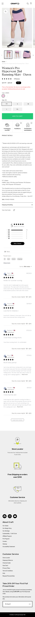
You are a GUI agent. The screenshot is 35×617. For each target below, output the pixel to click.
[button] (2, 4)
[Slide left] (2, 55)
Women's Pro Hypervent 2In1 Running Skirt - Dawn (15, 63)
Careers (5, 541)
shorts (13, 259)
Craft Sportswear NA (19, 614)
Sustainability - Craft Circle (10, 533)
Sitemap (5, 544)
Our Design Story (7, 528)
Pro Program (6, 538)
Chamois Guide (6, 563)
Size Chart (5, 565)
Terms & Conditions (8, 570)
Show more (7, 263)
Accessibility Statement (9, 546)
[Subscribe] (29, 604)
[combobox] (26, 266)
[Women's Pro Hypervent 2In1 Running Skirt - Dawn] (3, 96)
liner (8, 259)
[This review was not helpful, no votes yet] (29, 297)
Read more (25, 374)
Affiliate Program (7, 536)
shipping (20, 259)
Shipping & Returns (8, 560)
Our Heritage (6, 531)
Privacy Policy (6, 568)
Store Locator (6, 557)
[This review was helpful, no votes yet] (26, 297)
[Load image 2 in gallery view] (17, 55)
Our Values (5, 525)
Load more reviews (17, 420)
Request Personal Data (9, 576)
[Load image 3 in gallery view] (27, 55)
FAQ (4, 573)
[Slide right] (33, 55)
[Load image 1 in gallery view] (8, 55)
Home (3, 61)
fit (4, 259)
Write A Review (17, 243)
